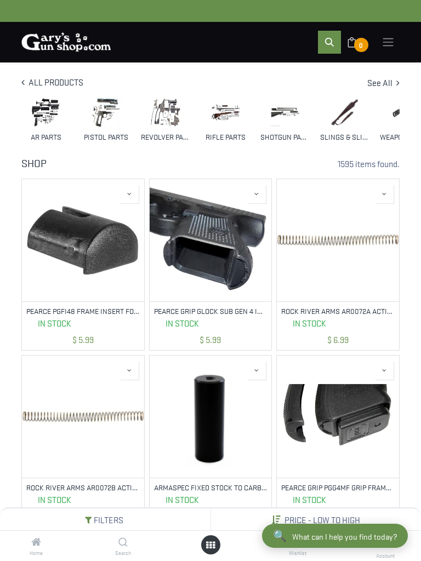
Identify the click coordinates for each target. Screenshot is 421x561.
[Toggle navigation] (388, 42)
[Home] (36, 542)
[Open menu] (210, 545)
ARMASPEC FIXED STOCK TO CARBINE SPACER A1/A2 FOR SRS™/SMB (211, 487)
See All (380, 82)
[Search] (123, 542)
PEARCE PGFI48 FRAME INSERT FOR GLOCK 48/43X (83, 311)
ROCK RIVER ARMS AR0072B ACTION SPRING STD (83, 487)
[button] (322, 519)
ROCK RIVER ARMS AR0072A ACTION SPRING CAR (338, 311)
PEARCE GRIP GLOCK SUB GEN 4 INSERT (211, 311)
